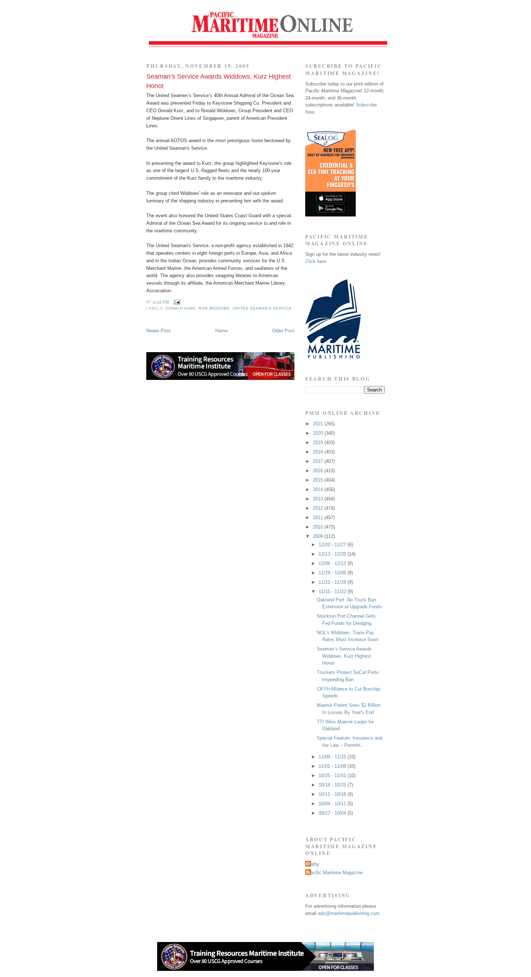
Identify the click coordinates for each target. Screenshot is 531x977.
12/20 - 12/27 (333, 544)
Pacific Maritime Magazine (335, 872)
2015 (318, 480)
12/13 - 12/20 (333, 554)
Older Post (283, 330)
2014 (318, 489)
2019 (318, 442)
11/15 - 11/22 (333, 591)
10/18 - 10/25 (333, 785)
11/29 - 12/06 (333, 572)
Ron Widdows (214, 308)
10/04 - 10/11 (333, 803)
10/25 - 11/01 (333, 775)
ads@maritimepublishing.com (349, 913)
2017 (318, 461)
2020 (318, 433)
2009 (318, 536)
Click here (315, 261)
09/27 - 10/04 (333, 813)
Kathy (313, 864)
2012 (318, 508)
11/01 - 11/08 (333, 766)
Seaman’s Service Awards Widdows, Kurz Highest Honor (218, 81)
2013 (318, 498)
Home (221, 330)
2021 (318, 423)
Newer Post (158, 330)
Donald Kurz (181, 308)
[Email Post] (176, 302)
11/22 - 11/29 (333, 582)
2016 (318, 470)
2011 (318, 517)
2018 (318, 452)
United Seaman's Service (262, 308)
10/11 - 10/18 (333, 794)
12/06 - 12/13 (333, 563)
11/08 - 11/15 (333, 756)
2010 (318, 527)
